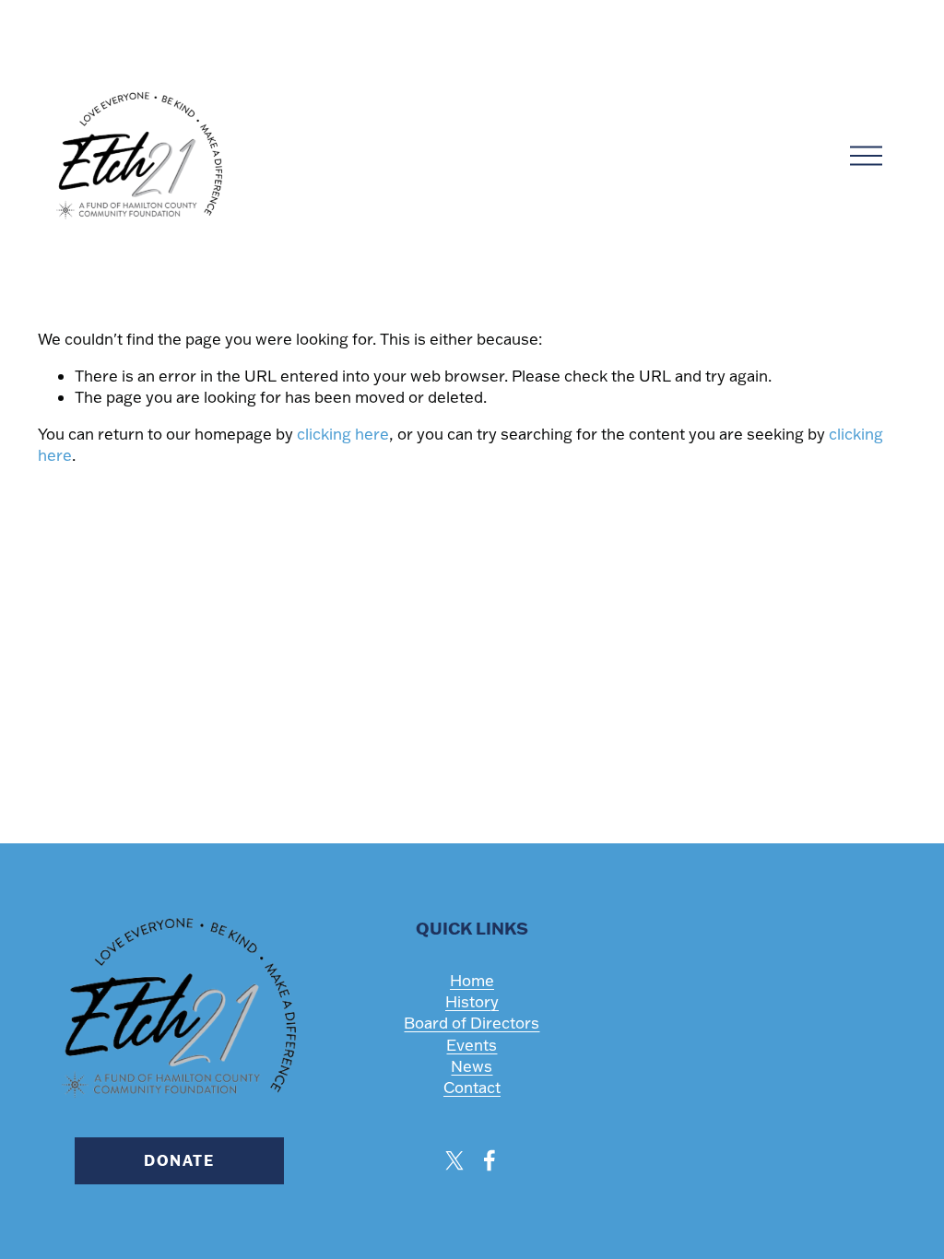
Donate (179, 1160)
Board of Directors (471, 1022)
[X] (454, 1160)
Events (471, 1044)
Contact (472, 1087)
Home (472, 980)
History (472, 1001)
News (471, 1066)
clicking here (343, 433)
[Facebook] (489, 1160)
